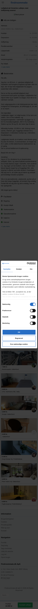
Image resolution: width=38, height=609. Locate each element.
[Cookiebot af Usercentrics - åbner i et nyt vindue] (27, 263)
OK (19, 332)
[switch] (33, 310)
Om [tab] (31, 269)
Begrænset (19, 338)
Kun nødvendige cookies (19, 344)
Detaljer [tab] (19, 269)
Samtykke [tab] (6, 269)
